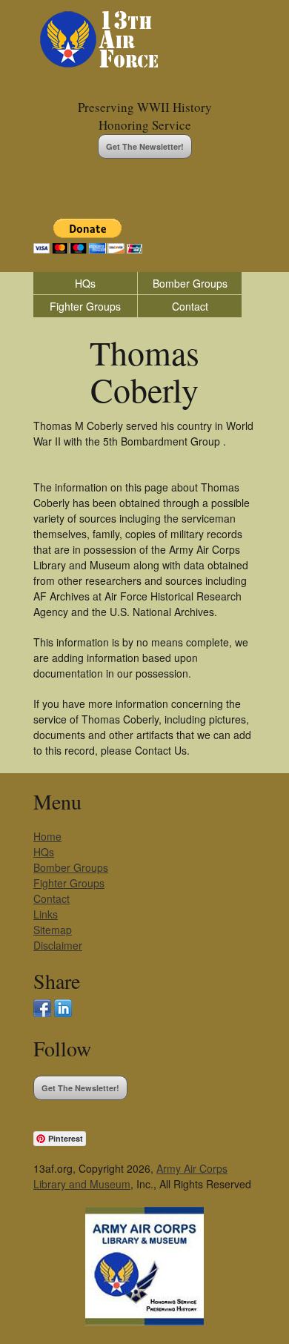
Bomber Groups (190, 283)
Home (47, 836)
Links (45, 914)
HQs (85, 283)
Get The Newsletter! (145, 146)
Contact (190, 306)
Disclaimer (57, 945)
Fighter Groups (85, 306)
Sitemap (52, 929)
